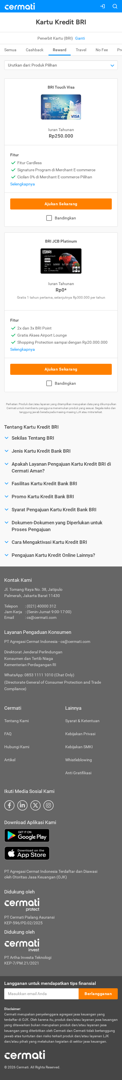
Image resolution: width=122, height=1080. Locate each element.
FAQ (8, 734)
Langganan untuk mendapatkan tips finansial (50, 983)
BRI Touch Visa (61, 87)
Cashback (34, 50)
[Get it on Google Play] (61, 835)
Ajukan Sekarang (61, 204)
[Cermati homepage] (24, 1054)
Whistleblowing (78, 760)
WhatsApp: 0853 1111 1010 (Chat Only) (39, 675)
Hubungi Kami (16, 747)
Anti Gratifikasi (78, 773)
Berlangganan (98, 993)
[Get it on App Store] (61, 853)
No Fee (102, 50)
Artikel (9, 760)
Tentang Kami (16, 720)
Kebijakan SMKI (79, 747)
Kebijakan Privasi (80, 734)
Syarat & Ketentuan (82, 720)
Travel (81, 50)
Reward (59, 50)
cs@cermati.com (41, 617)
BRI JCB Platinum (61, 241)
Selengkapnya (22, 184)
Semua (10, 50)
